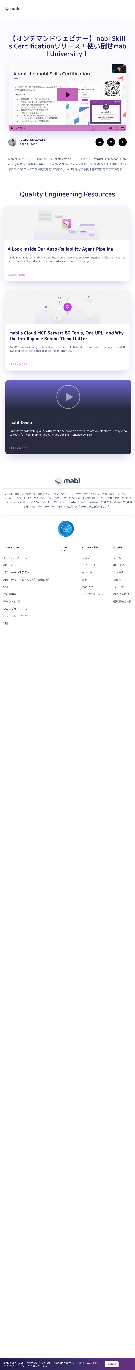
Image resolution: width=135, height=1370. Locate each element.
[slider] (65, 128)
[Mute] (110, 128)
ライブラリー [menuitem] (90, 565)
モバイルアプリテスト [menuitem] (16, 558)
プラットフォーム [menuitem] (12, 547)
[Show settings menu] (116, 128)
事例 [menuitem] (84, 579)
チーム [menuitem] (117, 558)
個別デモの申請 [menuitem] (122, 601)
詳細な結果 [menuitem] (9, 594)
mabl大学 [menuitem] (88, 587)
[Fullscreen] (123, 128)
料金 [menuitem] (6, 623)
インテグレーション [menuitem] (15, 616)
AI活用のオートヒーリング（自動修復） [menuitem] (27, 579)
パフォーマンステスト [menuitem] (16, 572)
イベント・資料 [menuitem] (90, 547)
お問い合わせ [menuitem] (121, 594)
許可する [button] (112, 1364)
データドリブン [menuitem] (12, 601)
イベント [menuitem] (87, 572)
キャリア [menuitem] (118, 565)
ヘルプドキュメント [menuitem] (94, 594)
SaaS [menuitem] (6, 587)
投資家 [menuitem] (117, 579)
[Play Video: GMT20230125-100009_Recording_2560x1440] (67, 94)
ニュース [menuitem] (118, 572)
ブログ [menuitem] (86, 558)
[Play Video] (12, 128)
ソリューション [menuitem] (63, 549)
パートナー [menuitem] (119, 587)
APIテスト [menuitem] (9, 565)
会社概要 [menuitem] (118, 547)
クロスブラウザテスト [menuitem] (16, 609)
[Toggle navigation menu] (125, 9)
